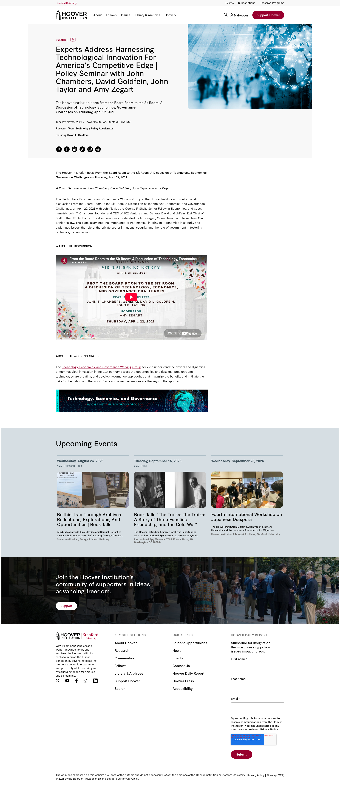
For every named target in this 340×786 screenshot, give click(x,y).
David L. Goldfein (78, 135)
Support (66, 606)
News (176, 650)
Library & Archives (147, 14)
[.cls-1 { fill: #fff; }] (82, 149)
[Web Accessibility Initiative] (67, 3)
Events (229, 3)
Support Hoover (268, 15)
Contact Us (181, 665)
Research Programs (272, 3)
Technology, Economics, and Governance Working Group (101, 367)
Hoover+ (170, 14)
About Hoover (126, 642)
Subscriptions (246, 3)
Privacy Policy (255, 775)
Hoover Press (183, 680)
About (97, 14)
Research (122, 650)
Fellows (111, 14)
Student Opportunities (189, 642)
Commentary (125, 658)
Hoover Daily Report (188, 673)
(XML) (280, 775)
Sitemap (272, 775)
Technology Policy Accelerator (94, 128)
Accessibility (182, 688)
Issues (125, 14)
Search (120, 688)
